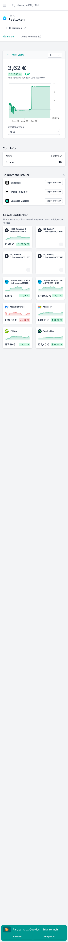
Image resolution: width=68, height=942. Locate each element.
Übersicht (8, 36)
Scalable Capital (20, 200)
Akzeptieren (49, 936)
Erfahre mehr (51, 929)
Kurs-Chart (17, 54)
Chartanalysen (16, 126)
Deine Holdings (31, 36)
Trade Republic (19, 191)
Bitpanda (16, 182)
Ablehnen (17, 936)
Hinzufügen (15, 28)
